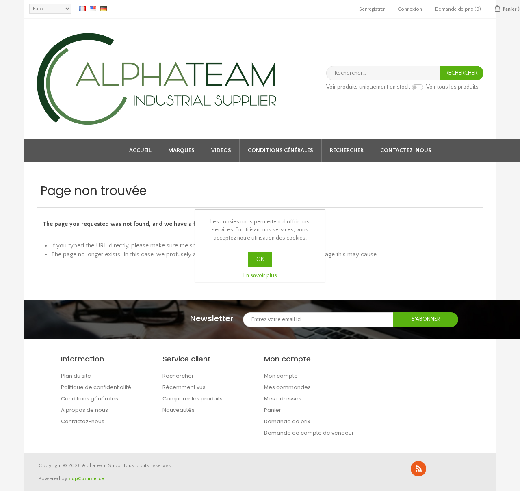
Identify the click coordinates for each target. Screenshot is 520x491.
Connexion (410, 9)
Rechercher (347, 150)
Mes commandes (287, 387)
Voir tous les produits (452, 87)
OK (260, 259)
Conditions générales (280, 150)
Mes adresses (282, 398)
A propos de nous (84, 410)
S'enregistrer (372, 9)
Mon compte (281, 376)
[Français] (82, 8)
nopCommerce (86, 478)
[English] (93, 8)
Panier (272, 410)
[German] (103, 8)
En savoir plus (260, 275)
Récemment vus (184, 387)
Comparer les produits (192, 398)
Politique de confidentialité (96, 387)
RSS (418, 468)
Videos (221, 150)
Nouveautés (178, 410)
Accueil (140, 150)
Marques (181, 150)
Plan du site (76, 376)
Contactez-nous (405, 150)
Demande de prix (287, 421)
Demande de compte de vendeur (309, 433)
